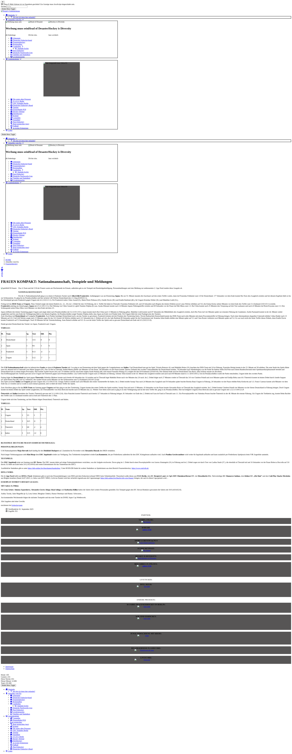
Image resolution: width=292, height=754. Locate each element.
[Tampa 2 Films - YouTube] (146, 522)
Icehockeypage (17, 505)
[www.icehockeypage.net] (146, 551)
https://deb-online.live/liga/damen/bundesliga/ (44, 468)
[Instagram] (2, 274)
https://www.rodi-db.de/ (140, 468)
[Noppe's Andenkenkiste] (10, 11)
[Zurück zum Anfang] (3, 2)
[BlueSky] (2, 270)
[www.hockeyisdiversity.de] (146, 558)
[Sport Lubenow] (146, 543)
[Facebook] (2, 268)
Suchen (3, 6)
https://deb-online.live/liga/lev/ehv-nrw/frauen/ (117, 478)
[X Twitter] (2, 272)
